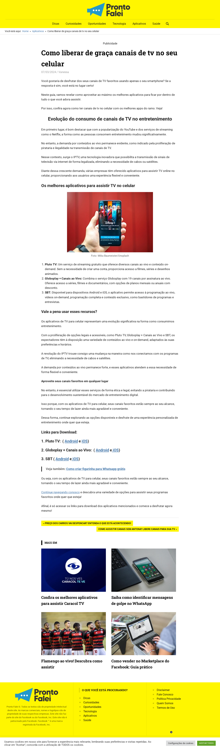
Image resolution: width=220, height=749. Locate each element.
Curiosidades (73, 23)
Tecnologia (119, 23)
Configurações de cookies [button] (180, 743)
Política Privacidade (169, 698)
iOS (85, 441)
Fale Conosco (165, 694)
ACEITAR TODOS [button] (206, 743)
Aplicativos (139, 23)
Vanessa (63, 72)
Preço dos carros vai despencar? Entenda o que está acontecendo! (88, 524)
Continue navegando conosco (60, 492)
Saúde (156, 23)
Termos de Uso (166, 707)
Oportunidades (97, 23)
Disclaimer (163, 690)
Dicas (55, 23)
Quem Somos (165, 703)
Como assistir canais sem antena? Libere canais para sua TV (136, 530)
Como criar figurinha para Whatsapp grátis (95, 469)
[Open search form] (167, 23)
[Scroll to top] (214, 743)
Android (71, 441)
